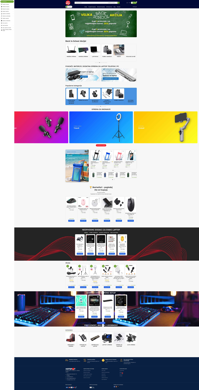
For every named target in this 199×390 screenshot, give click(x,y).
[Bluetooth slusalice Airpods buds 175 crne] (107, 202)
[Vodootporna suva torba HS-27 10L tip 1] (93, 174)
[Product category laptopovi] (83, 51)
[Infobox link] (73, 360)
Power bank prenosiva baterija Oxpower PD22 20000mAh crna (95, 209)
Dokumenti (103, 374)
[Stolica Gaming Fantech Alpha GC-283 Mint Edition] (81, 300)
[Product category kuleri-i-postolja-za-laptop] (95, 96)
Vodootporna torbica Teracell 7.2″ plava (106, 162)
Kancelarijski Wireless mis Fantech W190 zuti (122, 245)
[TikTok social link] (136, 7)
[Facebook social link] (133, 7)
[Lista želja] (129, 3)
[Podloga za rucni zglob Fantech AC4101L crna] (107, 300)
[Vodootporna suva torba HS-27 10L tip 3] (116, 174)
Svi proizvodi (122, 370)
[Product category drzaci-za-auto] (71, 95)
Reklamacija (104, 375)
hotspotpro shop (123, 368)
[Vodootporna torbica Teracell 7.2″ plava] (107, 155)
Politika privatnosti (105, 377)
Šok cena (121, 374)
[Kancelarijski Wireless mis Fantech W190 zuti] (122, 239)
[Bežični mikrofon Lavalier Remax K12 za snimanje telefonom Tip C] (118, 269)
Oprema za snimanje (87, 370)
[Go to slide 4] (98, 62)
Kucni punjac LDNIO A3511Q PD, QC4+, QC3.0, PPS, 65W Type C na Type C (95, 277)
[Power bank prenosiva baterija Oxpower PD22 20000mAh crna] (95, 202)
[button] (71, 221)
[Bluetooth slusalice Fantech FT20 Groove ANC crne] (121, 300)
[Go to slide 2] (96, 62)
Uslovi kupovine (104, 379)
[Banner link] (101, 23)
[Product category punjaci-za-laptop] (82, 340)
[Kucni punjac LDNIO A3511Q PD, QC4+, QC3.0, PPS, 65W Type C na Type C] (95, 269)
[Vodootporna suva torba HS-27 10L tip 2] (105, 174)
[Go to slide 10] (104, 62)
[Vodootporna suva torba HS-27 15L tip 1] (128, 174)
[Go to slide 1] (95, 62)
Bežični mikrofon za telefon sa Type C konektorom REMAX (107, 277)
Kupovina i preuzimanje (105, 372)
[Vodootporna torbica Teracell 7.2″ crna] (96, 155)
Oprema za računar (87, 377)
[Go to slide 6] (100, 62)
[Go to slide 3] (97, 62)
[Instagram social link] (134, 7)
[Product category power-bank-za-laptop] (130, 52)
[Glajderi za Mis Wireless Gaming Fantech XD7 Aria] (112, 239)
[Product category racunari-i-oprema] (70, 340)
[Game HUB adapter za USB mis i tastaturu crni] (80, 239)
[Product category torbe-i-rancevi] (95, 51)
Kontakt (121, 375)
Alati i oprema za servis (87, 375)
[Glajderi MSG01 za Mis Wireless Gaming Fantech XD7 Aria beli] (90, 239)
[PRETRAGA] (119, 3)
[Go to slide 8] (102, 62)
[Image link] (73, 387)
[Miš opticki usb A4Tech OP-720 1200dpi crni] (118, 204)
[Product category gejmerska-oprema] (71, 51)
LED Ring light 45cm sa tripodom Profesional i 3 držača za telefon (71, 277)
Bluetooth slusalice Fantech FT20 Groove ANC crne (121, 308)
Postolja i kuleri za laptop (88, 374)
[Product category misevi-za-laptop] (107, 51)
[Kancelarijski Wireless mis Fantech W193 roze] (71, 202)
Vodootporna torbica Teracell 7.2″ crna (95, 162)
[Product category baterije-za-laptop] (95, 340)
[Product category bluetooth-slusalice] (83, 95)
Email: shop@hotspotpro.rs (71, 378)
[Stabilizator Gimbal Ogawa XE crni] (130, 202)
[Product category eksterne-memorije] (118, 95)
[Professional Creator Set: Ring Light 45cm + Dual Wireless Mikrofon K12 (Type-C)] (130, 269)
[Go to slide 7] (101, 62)
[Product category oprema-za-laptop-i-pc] (107, 339)
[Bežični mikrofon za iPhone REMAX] (83, 269)
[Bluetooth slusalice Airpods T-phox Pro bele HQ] (83, 202)
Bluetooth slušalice (87, 372)
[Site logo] (67, 2)
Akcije (121, 372)
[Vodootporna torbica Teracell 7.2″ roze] (119, 155)
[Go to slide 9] (103, 62)
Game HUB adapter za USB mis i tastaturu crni (80, 245)
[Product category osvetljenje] (130, 95)
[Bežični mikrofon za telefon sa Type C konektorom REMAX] (107, 269)
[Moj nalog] (127, 3)
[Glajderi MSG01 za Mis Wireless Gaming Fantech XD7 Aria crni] (101, 239)
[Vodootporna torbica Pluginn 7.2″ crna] (131, 155)
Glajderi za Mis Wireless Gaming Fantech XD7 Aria (111, 245)
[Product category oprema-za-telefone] (119, 340)
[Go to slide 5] (99, 62)
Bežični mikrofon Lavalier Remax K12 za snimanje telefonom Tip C (119, 277)
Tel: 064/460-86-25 (70, 376)
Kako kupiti (103, 370)
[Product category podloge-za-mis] (118, 51)
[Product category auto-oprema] (131, 339)
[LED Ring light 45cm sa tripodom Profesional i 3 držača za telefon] (71, 269)
